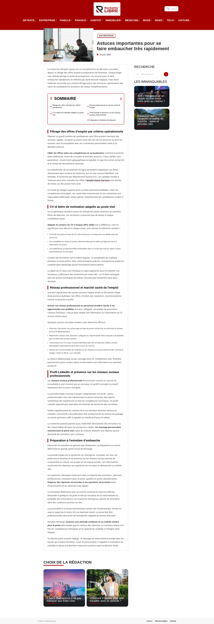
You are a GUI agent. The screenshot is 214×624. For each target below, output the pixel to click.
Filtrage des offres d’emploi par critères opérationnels (66, 106)
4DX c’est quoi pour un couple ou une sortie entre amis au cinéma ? (151, 98)
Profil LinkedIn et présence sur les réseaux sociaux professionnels (104, 114)
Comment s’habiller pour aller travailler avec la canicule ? (107, 599)
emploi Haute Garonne (98, 180)
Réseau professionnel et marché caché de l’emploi (104, 106)
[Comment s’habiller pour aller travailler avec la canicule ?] (107, 588)
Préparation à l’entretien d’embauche (102, 120)
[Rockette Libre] (107, 9)
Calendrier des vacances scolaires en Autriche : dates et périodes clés (150, 119)
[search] (168, 8)
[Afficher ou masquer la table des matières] (99, 98)
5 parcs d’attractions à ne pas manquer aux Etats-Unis (64, 599)
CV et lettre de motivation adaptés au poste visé (68, 114)
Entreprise (106, 36)
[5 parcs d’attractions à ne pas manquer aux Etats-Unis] (64, 588)
